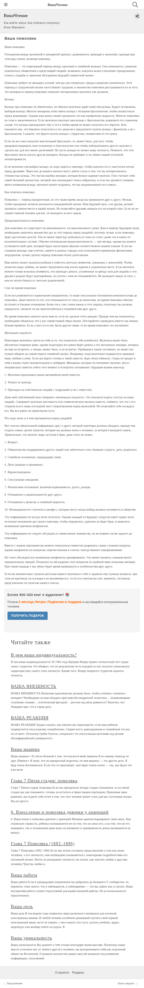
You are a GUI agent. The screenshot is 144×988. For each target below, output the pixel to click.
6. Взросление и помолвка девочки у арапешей (60, 812)
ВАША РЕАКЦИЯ (30, 718)
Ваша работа (24, 875)
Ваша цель (22, 906)
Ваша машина (25, 749)
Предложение (14, 983)
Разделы (78, 972)
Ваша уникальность (31, 938)
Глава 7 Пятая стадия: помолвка (44, 780)
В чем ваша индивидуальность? (44, 655)
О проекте (62, 972)
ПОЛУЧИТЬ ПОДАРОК (27, 615)
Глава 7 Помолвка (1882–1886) (43, 843)
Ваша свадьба (126, 983)
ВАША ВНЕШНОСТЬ (33, 686)
